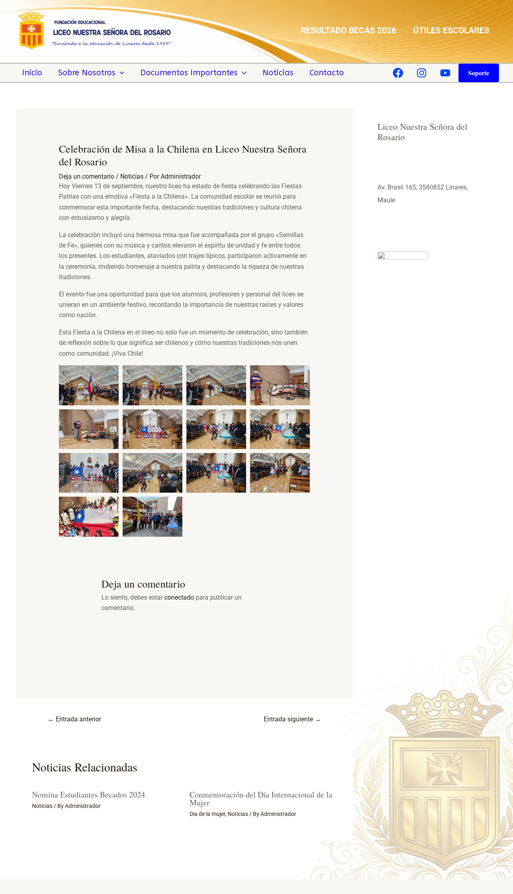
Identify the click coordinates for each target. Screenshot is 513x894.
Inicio (32, 72)
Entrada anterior (74, 719)
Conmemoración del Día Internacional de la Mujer (261, 798)
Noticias (278, 72)
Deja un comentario (86, 176)
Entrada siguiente (292, 719)
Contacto (326, 72)
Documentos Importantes (189, 72)
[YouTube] (445, 73)
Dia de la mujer (207, 814)
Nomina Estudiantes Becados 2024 (88, 794)
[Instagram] (421, 73)
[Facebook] (398, 73)
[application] (119, 73)
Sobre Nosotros (86, 72)
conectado (179, 597)
